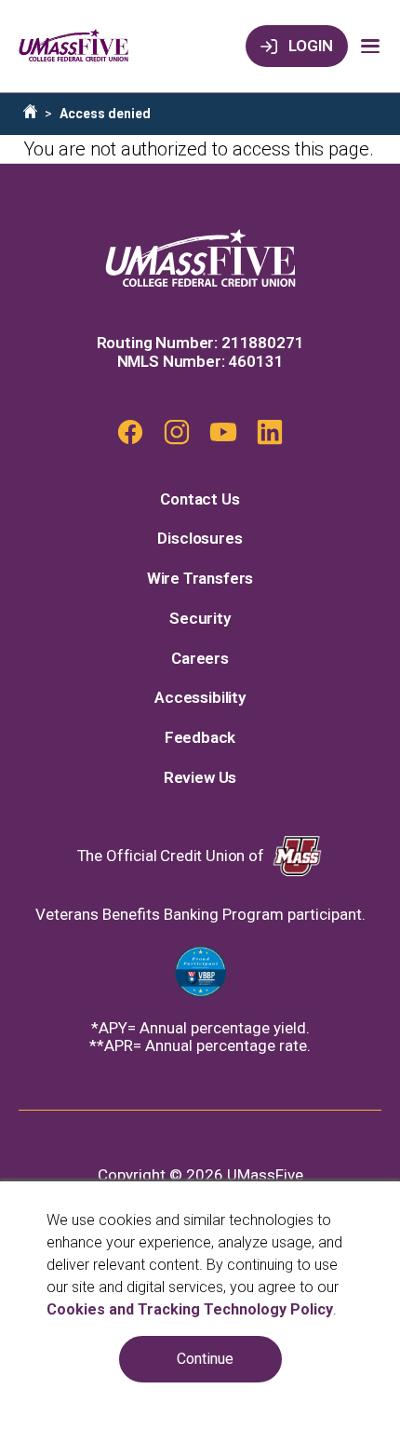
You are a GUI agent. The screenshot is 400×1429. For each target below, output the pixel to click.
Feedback (200, 738)
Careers (200, 658)
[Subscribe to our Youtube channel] (223, 432)
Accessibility (200, 698)
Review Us (200, 778)
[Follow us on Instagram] (177, 432)
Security (200, 618)
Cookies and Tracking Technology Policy (190, 1309)
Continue (205, 1359)
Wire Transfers (200, 578)
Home (30, 111)
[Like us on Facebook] (130, 432)
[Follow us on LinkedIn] (270, 432)
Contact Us (199, 499)
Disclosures (199, 538)
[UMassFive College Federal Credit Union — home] (73, 46)
